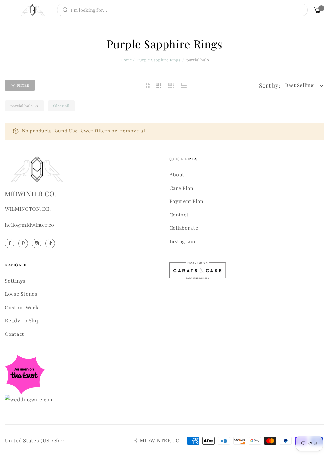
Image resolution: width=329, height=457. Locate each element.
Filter (23, 85)
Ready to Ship (22, 320)
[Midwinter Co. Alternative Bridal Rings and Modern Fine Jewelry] (32, 10)
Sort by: (269, 85)
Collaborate (183, 228)
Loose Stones (21, 294)
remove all (133, 130)
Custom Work (22, 307)
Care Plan (181, 188)
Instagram (182, 241)
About (176, 174)
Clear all (61, 105)
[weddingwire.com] (29, 399)
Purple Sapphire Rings (158, 60)
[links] (10, 243)
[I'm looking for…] (63, 10)
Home (126, 60)
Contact (179, 214)
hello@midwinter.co (29, 225)
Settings (15, 280)
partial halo (21, 105)
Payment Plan (186, 201)
